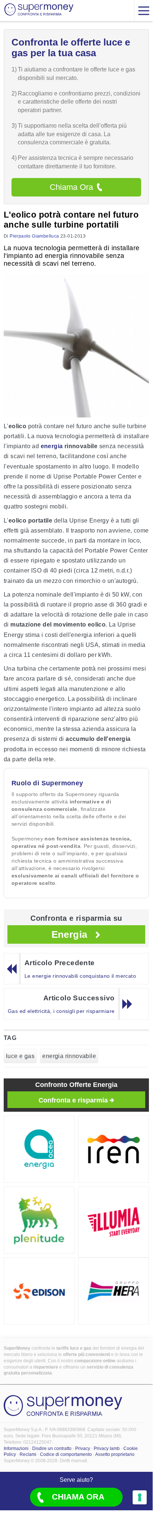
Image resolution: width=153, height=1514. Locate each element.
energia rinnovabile (69, 1056)
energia (52, 446)
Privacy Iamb (107, 1448)
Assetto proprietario (114, 1454)
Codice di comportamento (66, 1454)
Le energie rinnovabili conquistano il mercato (80, 976)
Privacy (82, 1448)
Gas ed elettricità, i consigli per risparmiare (61, 1011)
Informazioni (16, 1448)
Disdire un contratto (51, 1448)
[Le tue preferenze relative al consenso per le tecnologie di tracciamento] (140, 1497)
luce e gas (20, 1056)
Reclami (28, 1454)
